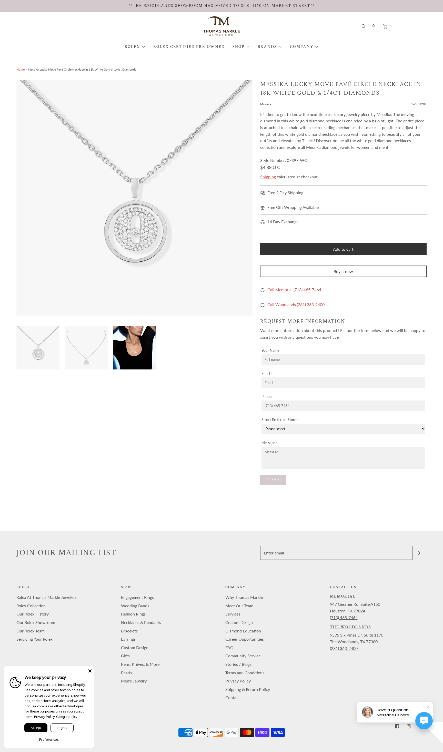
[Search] (363, 26)
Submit (273, 480)
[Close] (90, 669)
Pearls (126, 672)
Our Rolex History (32, 613)
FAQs (230, 647)
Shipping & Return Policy (247, 689)
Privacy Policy (238, 680)
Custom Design (134, 647)
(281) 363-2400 (344, 648)
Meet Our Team (239, 605)
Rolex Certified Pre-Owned (189, 47)
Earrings (128, 639)
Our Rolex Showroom (35, 622)
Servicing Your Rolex (34, 639)
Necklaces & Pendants (141, 622)
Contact (232, 697)
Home (20, 69)
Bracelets (129, 630)
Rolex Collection (31, 605)
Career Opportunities (244, 639)
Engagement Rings (137, 597)
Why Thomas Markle (244, 597)
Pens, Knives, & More (140, 664)
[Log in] (373, 26)
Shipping (268, 176)
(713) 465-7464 (344, 617)
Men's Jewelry (134, 680)
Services (232, 613)
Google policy (66, 716)
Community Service (242, 655)
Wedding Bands (135, 605)
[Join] (419, 553)
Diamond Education (243, 630)
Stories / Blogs (238, 664)
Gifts (125, 655)
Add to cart (343, 249)
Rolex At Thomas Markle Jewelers (46, 597)
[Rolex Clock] (414, 26)
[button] (37, 347)
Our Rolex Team (30, 630)
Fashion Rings (133, 613)
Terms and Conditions (244, 672)
